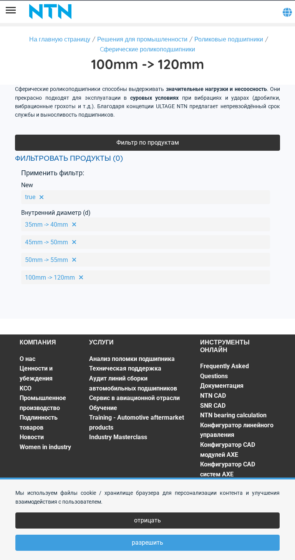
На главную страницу (59, 39)
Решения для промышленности (142, 39)
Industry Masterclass (118, 437)
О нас (27, 358)
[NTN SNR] (50, 11)
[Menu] (11, 11)
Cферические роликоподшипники (147, 49)
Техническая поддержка (125, 368)
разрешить (147, 542)
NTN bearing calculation (233, 415)
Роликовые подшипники (228, 39)
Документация (222, 385)
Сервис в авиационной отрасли (134, 398)
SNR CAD (212, 405)
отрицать (147, 520)
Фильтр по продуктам (147, 142)
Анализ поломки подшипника (132, 358)
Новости (32, 437)
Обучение (103, 408)
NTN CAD (213, 395)
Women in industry (45, 447)
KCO (25, 388)
